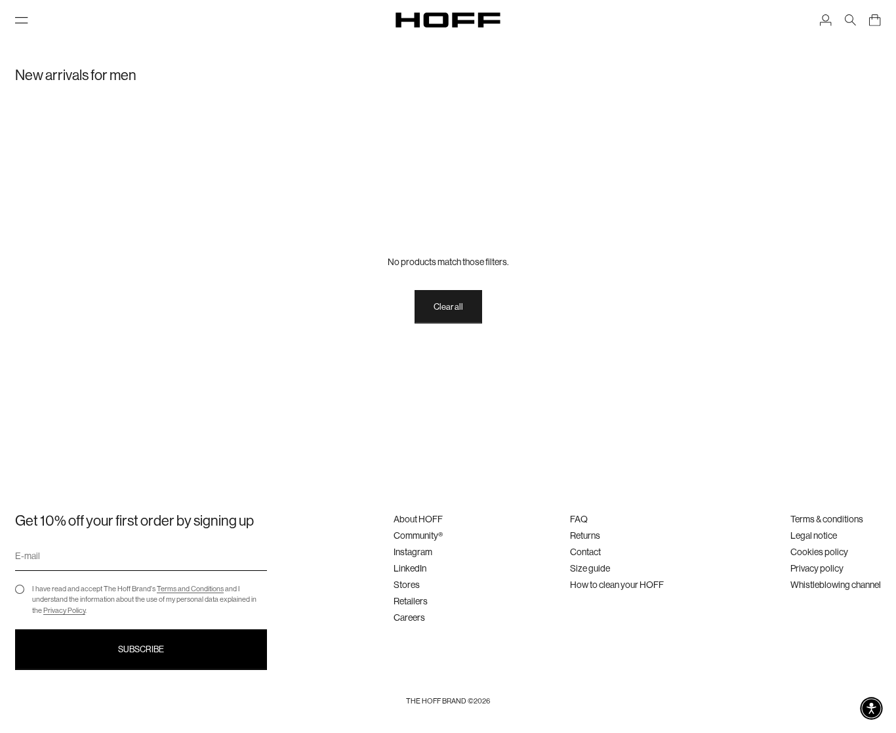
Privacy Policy (64, 610)
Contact (585, 552)
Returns (585, 535)
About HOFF (418, 519)
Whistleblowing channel (835, 584)
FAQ (579, 519)
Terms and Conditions (190, 589)
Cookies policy (819, 552)
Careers (409, 617)
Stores (407, 584)
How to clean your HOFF (617, 584)
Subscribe (141, 649)
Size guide (590, 568)
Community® (418, 535)
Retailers (411, 601)
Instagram (413, 552)
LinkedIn (410, 568)
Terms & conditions (826, 519)
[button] (871, 708)
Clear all (448, 307)
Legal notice (813, 535)
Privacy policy (817, 568)
